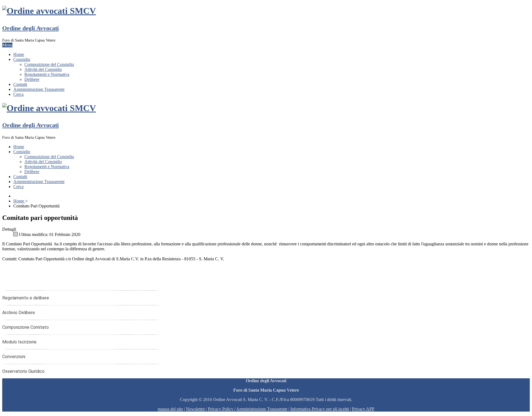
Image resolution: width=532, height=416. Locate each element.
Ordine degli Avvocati (30, 28)
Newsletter (196, 409)
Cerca (18, 94)
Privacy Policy (220, 409)
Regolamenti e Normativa (46, 74)
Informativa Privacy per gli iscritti (319, 409)
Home (18, 54)
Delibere (31, 79)
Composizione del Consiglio (49, 64)
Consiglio (21, 59)
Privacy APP (363, 409)
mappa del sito (170, 409)
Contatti (20, 84)
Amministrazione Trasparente (39, 89)
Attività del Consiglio (43, 69)
